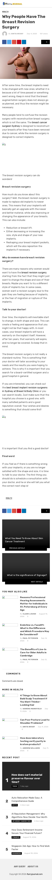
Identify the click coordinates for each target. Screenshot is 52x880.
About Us (33, 866)
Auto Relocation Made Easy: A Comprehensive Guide (27, 799)
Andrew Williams (31, 748)
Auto (14, 805)
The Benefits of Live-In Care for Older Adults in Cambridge (33, 652)
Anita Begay (17, 34)
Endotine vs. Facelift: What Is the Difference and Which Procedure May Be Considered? (34, 630)
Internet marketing (21, 821)
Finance (15, 837)
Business (16, 853)
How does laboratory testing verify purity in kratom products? (33, 741)
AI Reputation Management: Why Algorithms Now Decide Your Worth (29, 815)
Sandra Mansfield (32, 709)
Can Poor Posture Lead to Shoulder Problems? (35, 721)
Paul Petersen (30, 638)
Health (5, 11)
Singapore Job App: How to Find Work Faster (31, 848)
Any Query (19, 866)
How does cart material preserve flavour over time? (27, 778)
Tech (14, 786)
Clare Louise (29, 614)
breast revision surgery (34, 272)
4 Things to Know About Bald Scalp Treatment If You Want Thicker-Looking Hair (33, 700)
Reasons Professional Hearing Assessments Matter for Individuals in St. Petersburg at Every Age (33, 603)
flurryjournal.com (35, 874)
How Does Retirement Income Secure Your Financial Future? (27, 831)
